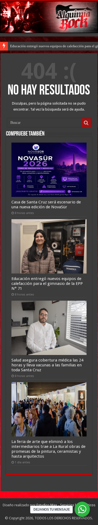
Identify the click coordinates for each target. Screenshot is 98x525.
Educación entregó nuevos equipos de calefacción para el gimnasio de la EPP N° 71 (47, 283)
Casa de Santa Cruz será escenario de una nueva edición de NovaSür (46, 204)
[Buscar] (86, 122)
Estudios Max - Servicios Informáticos (65, 505)
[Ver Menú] (6, 14)
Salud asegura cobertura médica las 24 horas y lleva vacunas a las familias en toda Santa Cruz (47, 365)
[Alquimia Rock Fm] (49, 17)
